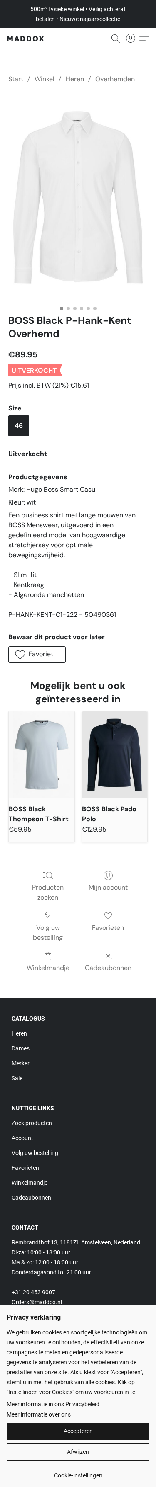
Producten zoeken (48, 892)
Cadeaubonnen (108, 967)
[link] (78, 1472)
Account (22, 1138)
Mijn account (108, 887)
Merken (21, 1063)
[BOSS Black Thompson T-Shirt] (41, 754)
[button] (26, 38)
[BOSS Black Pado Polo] (115, 754)
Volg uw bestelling (48, 932)
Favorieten (108, 927)
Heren (75, 79)
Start (15, 79)
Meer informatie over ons (39, 1414)
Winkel (44, 79)
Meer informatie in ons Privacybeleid (53, 1404)
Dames (21, 1048)
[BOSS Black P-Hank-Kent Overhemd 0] (78, 197)
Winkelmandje (48, 967)
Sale (17, 1078)
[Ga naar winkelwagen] (133, 38)
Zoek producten (32, 1123)
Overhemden (115, 79)
